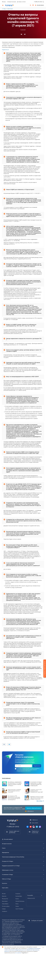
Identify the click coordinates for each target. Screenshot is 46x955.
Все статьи (39, 801)
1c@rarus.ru (30, 811)
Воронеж (4, 896)
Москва (4, 893)
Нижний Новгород (20, 901)
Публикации (10, 8)
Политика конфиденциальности (13, 921)
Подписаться (5, 49)
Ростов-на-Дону (5, 906)
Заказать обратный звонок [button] (34, 808)
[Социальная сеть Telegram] (37, 827)
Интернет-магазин (11, 1)
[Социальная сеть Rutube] (34, 827)
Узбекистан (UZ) (31, 898)
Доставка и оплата (21, 1)
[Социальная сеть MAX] (40, 827)
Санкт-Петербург (19, 908)
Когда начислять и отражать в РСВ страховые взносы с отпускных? (14, 791)
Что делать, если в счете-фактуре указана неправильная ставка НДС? (36, 791)
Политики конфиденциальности (27, 770)
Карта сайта (5, 887)
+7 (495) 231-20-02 (38, 1)
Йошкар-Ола (5, 898)
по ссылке (10, 944)
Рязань (17, 906)
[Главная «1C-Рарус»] (16, 5)
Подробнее (24, 952)
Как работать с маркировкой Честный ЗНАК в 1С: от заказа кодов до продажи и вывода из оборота (15, 783)
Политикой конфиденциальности (17, 950)
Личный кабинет (8, 839)
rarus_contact (35, 822)
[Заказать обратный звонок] (43, 2)
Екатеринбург (19, 896)
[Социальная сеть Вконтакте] (27, 827)
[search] (30, 5)
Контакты (4, 883)
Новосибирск (5, 903)
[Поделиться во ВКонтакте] (21, 34)
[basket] (33, 5)
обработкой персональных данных (12, 939)
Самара (4, 908)
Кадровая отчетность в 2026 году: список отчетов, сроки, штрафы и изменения (36, 798)
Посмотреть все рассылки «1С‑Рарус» (25, 762)
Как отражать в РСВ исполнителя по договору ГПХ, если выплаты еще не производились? (14, 797)
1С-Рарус (4, 8)
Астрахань (18, 893)
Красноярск (5, 901)
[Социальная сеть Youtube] (31, 827)
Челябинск (4, 911)
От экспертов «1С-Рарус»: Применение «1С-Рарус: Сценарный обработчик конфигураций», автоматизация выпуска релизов (36, 785)
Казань (17, 898)
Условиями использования (12, 936)
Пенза (17, 903)
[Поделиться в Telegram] (24, 34)
